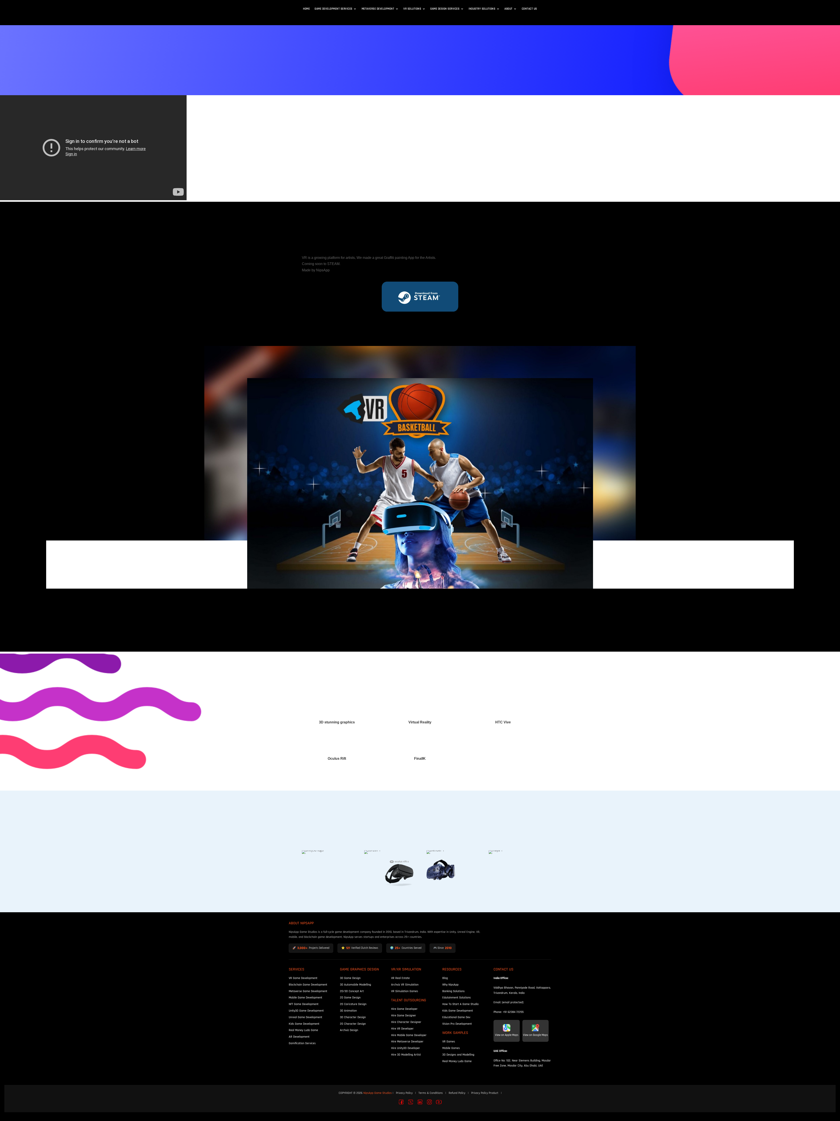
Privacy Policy (404, 1093)
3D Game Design (350, 978)
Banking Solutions (453, 991)
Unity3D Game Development (306, 1010)
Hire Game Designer (403, 1015)
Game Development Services (333, 8)
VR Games (448, 1041)
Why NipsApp (450, 984)
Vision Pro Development (457, 1023)
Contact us (529, 8)
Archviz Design (349, 1030)
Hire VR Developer (402, 1028)
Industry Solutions (482, 8)
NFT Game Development (303, 1004)
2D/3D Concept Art (352, 991)
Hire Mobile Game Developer (409, 1035)
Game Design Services (444, 8)
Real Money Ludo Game (303, 1030)
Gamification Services (302, 1043)
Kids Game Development (304, 1023)
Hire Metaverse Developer (407, 1041)
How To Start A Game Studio (460, 1004)
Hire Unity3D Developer (405, 1048)
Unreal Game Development (305, 1017)
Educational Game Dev (456, 1017)
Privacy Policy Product (484, 1093)
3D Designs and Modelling (458, 1054)
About (508, 8)
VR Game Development (303, 978)
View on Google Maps (535, 1035)
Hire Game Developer (404, 1008)
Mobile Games (451, 1048)
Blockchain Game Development (308, 984)
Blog (445, 978)
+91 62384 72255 (513, 1012)
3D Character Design (353, 1017)
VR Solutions (412, 8)
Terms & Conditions (430, 1093)
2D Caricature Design (353, 1004)
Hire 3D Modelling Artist (406, 1054)
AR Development (299, 1036)
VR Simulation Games (404, 991)
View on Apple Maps (506, 1035)
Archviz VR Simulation (404, 984)
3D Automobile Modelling (355, 984)
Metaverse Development (378, 8)
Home (306, 8)
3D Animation (348, 1010)
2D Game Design (350, 997)
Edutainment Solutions (456, 997)
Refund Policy (457, 1093)
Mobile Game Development (305, 997)
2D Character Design (353, 1023)
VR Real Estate (400, 978)
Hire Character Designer (406, 1022)
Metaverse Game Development (308, 991)
